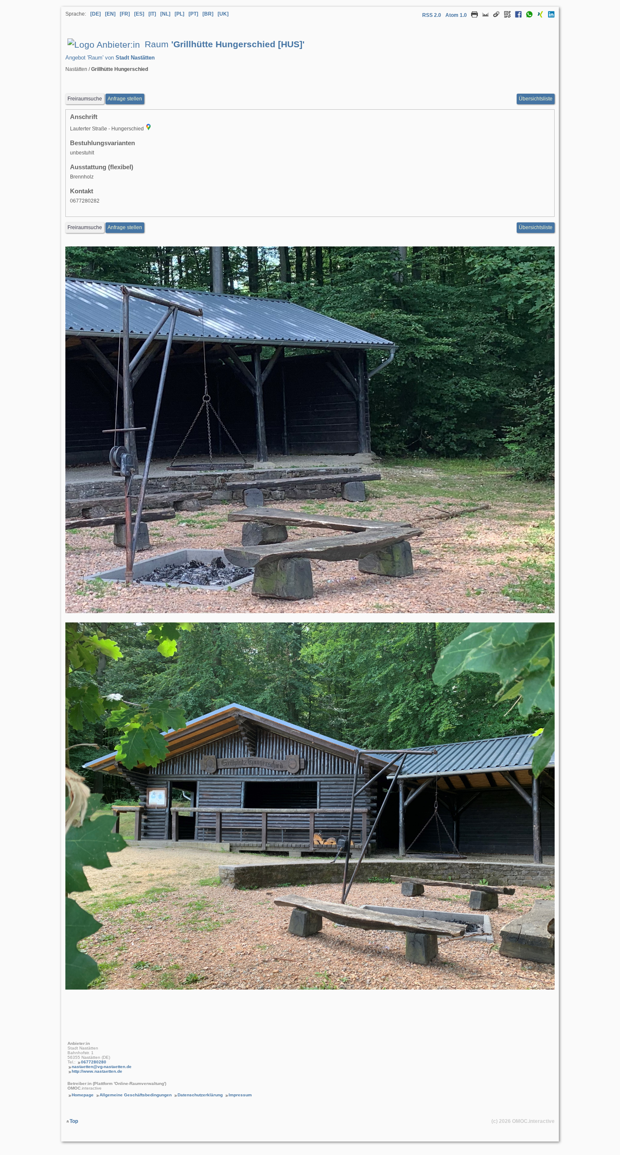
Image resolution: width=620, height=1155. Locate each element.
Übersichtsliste (536, 99)
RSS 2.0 (431, 15)
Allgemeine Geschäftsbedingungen (136, 1095)
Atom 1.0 (456, 15)
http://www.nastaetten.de (97, 1071)
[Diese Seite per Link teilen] (494, 16)
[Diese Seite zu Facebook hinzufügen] (516, 16)
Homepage (83, 1095)
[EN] (110, 14)
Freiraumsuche (84, 99)
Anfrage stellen (125, 99)
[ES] (139, 14)
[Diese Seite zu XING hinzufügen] (538, 16)
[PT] (193, 14)
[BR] (207, 14)
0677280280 (93, 1062)
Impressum (240, 1095)
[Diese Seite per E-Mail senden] (483, 16)
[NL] (165, 14)
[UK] (223, 14)
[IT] (152, 14)
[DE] (95, 14)
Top (74, 1121)
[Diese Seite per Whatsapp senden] (527, 16)
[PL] (179, 14)
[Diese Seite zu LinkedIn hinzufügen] (549, 16)
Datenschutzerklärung (200, 1095)
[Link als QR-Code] (505, 16)
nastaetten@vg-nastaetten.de (102, 1066)
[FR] (125, 14)
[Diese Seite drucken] (472, 16)
